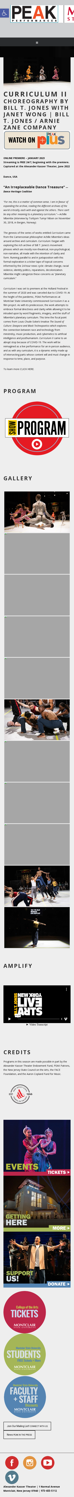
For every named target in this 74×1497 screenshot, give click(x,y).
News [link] (19, 1434)
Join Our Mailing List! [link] (27, 1426)
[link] (37, 42)
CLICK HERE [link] (27, 369)
